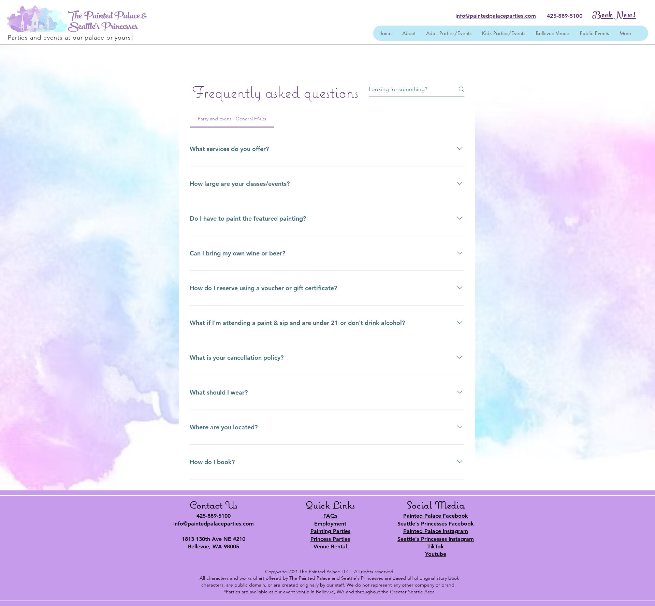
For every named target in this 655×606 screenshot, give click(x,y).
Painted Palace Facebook (435, 516)
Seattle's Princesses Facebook (435, 523)
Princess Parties (330, 539)
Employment (330, 523)
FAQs (330, 516)
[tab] (232, 119)
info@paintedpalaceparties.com (213, 523)
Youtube (435, 554)
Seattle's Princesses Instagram (435, 539)
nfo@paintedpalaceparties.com (496, 16)
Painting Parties (330, 531)
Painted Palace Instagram (435, 531)
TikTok (435, 546)
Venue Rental (330, 546)
